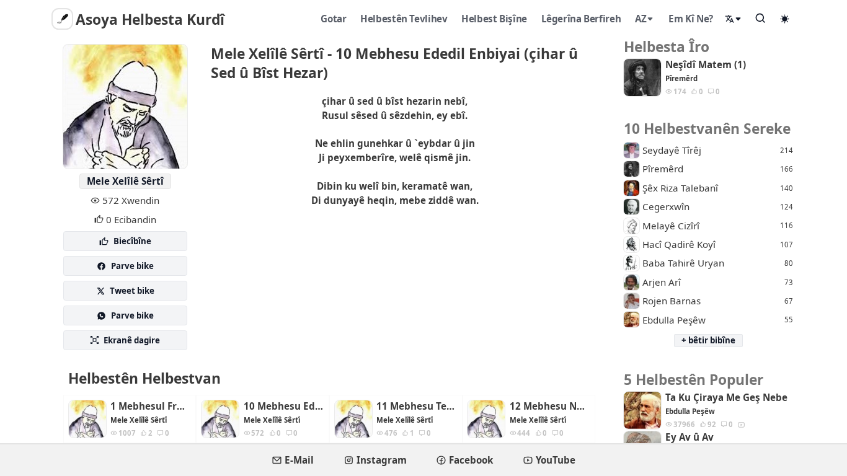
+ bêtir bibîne (708, 340)
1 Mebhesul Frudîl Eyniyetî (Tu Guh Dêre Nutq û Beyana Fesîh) (150, 406)
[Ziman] (733, 19)
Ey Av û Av (689, 437)
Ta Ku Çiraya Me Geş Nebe (726, 397)
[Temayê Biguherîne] (785, 18)
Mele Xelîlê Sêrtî (125, 181)
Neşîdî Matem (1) (705, 65)
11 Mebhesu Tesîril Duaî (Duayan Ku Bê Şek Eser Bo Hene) (416, 406)
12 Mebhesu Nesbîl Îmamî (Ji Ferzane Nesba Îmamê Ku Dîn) (550, 406)
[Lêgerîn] (761, 18)
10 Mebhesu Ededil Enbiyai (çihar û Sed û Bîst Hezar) (284, 406)
